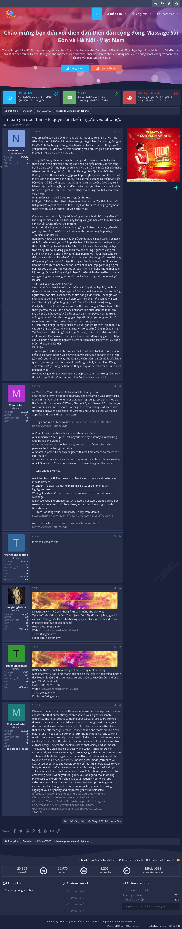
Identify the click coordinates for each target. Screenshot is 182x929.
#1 (120, 131)
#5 (120, 646)
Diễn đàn (116, 14)
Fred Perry (66, 760)
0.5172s (154, 926)
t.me (26, 579)
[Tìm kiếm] (176, 3)
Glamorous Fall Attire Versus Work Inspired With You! (64, 797)
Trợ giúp (153, 860)
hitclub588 (153, 868)
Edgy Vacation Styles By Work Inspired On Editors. (63, 805)
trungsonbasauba (16, 555)
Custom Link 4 (75, 911)
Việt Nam (23, 576)
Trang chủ (97, 13)
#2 (120, 386)
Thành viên (167, 14)
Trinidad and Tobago (17, 748)
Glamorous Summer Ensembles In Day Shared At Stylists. (67, 808)
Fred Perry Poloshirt (80, 782)
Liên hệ (85, 860)
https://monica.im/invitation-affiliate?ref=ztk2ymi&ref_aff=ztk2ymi (72, 515)
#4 (120, 588)
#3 (120, 535)
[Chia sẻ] (115, 132)
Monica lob (16, 405)
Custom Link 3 (75, 904)
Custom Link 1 (75, 891)
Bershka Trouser (71, 730)
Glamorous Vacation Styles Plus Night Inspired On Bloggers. (68, 801)
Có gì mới (141, 14)
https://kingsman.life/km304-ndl (58, 630)
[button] (125, 13)
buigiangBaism (16, 607)
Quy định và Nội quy (106, 860)
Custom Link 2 (75, 898)
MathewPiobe (16, 724)
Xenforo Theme (121, 921)
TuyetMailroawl (16, 665)
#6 (120, 705)
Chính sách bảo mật (132, 860)
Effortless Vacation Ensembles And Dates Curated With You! (69, 793)
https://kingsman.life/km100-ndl (58, 688)
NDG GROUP (11, 124)
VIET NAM (23, 687)
